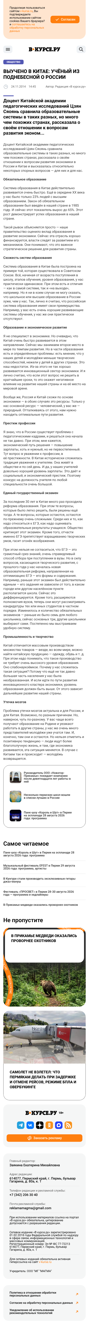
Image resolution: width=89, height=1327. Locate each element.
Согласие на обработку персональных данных (41, 1303)
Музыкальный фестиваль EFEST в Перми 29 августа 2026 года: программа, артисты (39, 867)
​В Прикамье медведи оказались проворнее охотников (40, 904)
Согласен (68, 19)
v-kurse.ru (26, 11)
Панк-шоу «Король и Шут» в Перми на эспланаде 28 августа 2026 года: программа (38, 854)
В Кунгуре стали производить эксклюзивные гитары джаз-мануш (39, 880)
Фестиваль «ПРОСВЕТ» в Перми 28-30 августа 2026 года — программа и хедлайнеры (38, 893)
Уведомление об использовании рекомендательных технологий (32, 1312)
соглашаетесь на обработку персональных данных (27, 28)
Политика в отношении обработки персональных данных (33, 1294)
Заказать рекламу (47, 1138)
